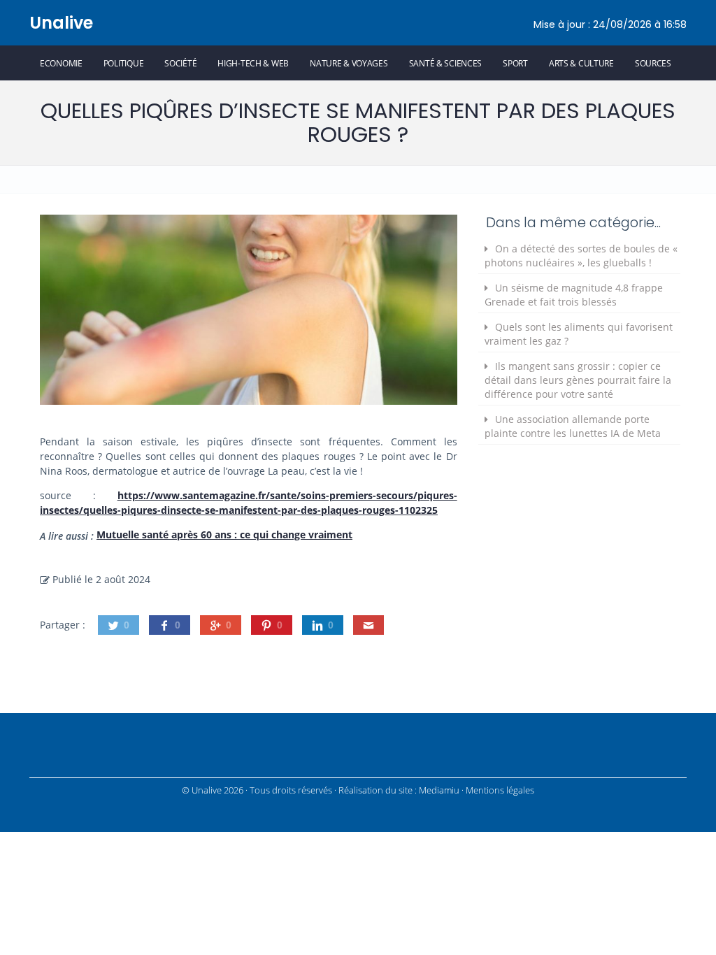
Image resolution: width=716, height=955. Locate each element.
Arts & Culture (581, 63)
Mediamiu (439, 790)
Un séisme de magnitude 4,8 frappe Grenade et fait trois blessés (574, 294)
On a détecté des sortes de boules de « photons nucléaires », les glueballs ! (581, 255)
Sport (515, 63)
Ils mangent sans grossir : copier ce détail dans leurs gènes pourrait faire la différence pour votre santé (578, 380)
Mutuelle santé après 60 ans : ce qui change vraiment (224, 534)
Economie (61, 63)
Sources (653, 63)
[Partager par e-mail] (368, 625)
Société (180, 63)
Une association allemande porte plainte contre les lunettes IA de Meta (573, 426)
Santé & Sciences (445, 63)
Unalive (61, 22)
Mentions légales (500, 790)
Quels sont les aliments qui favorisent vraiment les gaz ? (579, 333)
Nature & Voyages (349, 63)
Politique (123, 63)
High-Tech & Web (253, 63)
